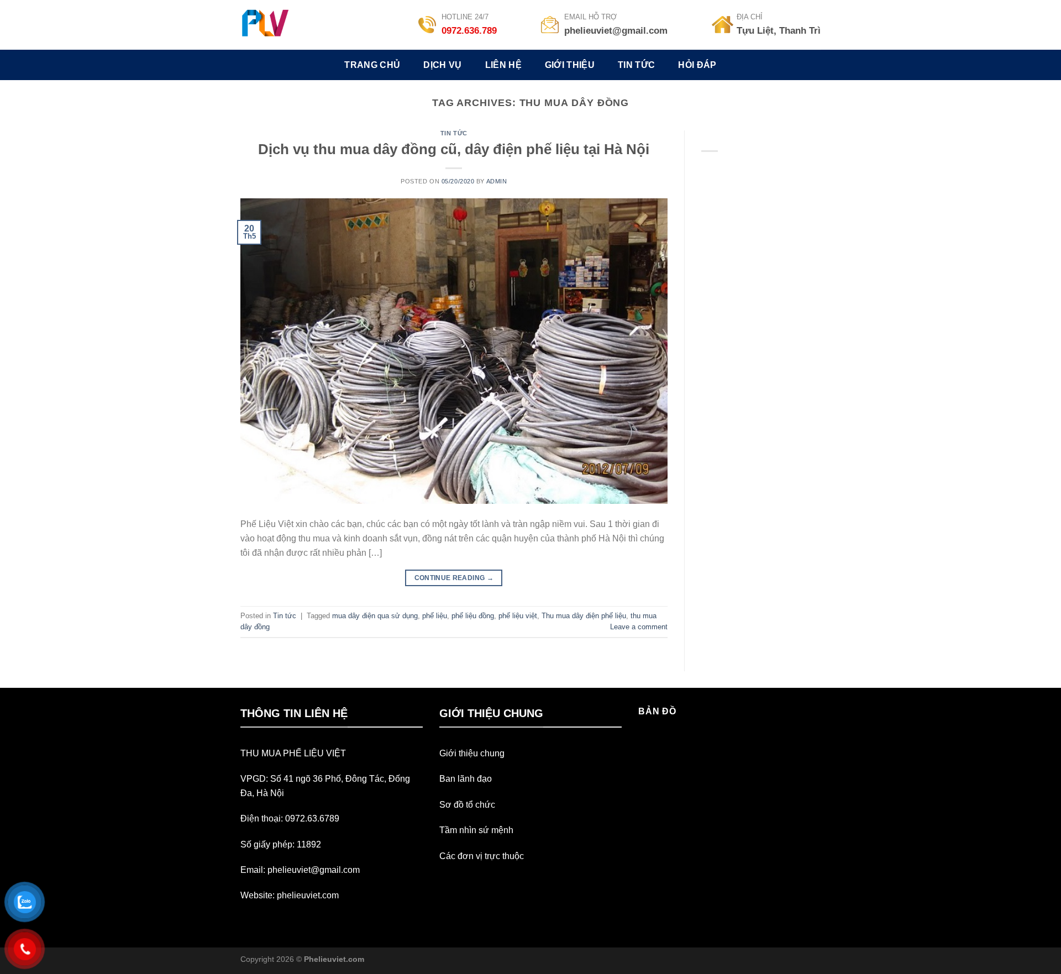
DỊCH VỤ (442, 65)
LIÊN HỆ (503, 65)
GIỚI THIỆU (570, 65)
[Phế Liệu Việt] (278, 25)
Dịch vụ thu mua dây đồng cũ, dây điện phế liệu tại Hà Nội (453, 149)
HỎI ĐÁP (697, 65)
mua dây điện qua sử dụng (375, 616)
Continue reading (454, 578)
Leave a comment (639, 627)
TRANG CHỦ (372, 65)
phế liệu (434, 616)
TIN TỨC (636, 65)
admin (496, 181)
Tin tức (454, 133)
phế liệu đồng (472, 616)
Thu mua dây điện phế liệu (584, 616)
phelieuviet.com (308, 895)
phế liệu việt (517, 616)
